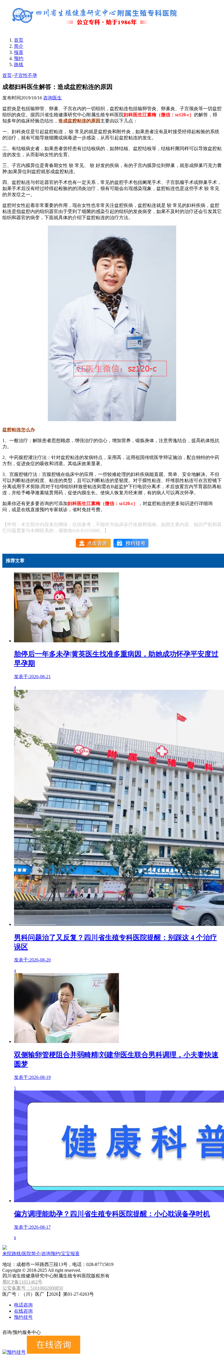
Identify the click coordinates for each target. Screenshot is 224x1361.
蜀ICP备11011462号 (22, 1281)
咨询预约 (50, 1253)
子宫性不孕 (25, 75)
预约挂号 (23, 1317)
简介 (18, 46)
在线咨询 (23, 1311)
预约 (18, 58)
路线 (18, 64)
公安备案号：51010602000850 (32, 1288)
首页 (18, 40)
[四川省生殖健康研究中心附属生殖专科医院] (95, 29)
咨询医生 (52, 97)
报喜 (18, 52)
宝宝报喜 (70, 1253)
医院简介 (31, 1253)
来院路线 (11, 1253)
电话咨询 (23, 1304)
